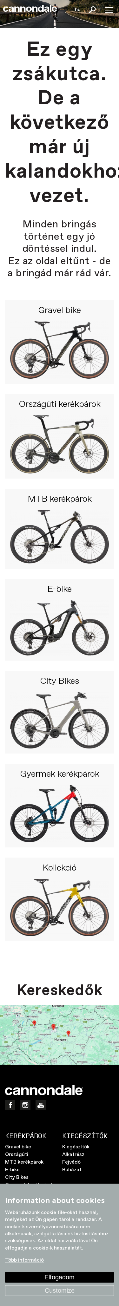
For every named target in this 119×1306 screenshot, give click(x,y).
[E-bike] (59, 628)
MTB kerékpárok (60, 499)
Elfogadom (59, 1277)
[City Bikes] (59, 720)
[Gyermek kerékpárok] (59, 813)
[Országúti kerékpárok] (59, 444)
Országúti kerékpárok (60, 404)
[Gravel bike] (59, 350)
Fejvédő (71, 1162)
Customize (60, 1290)
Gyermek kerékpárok (59, 774)
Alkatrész (73, 1154)
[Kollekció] (59, 907)
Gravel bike (59, 311)
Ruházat (72, 1169)
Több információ (24, 1260)
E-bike (59, 589)
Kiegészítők (75, 1147)
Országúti (16, 1154)
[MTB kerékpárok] (59, 537)
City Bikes (59, 681)
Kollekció (59, 868)
